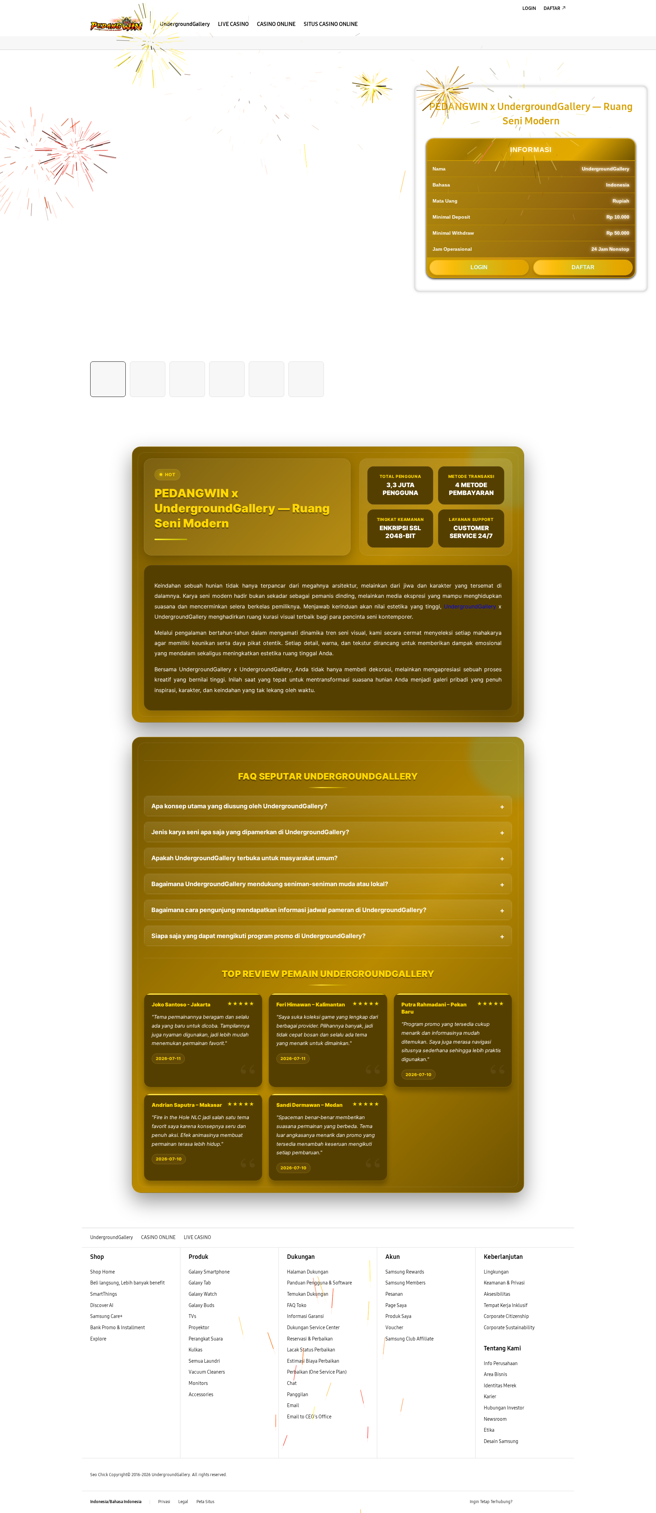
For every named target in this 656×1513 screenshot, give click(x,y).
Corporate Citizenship (507, 1316)
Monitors (198, 1383)
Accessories (201, 1395)
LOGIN (479, 267)
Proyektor (199, 1328)
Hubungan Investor (504, 1408)
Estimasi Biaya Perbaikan (313, 1361)
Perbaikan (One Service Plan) (316, 1372)
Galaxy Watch (203, 1294)
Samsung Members (405, 1283)
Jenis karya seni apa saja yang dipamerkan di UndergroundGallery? (250, 832)
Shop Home (102, 1272)
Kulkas (195, 1350)
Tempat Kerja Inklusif (506, 1305)
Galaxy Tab (200, 1283)
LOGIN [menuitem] (529, 8)
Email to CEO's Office (309, 1417)
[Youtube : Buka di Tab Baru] (562, 1502)
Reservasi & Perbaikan (310, 1339)
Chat (292, 1383)
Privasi (164, 1501)
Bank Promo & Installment (117, 1328)
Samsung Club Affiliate (409, 1339)
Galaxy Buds (201, 1305)
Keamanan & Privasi (504, 1283)
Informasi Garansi (305, 1316)
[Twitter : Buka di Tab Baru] (535, 1502)
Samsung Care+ (106, 1316)
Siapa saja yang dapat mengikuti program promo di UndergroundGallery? (258, 935)
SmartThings (103, 1294)
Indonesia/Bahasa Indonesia (115, 1501)
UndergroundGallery (470, 606)
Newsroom (496, 1419)
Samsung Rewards (404, 1272)
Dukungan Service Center (313, 1328)
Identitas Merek (500, 1386)
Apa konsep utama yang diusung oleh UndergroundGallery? (239, 806)
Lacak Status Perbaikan (311, 1350)
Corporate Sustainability (510, 1328)
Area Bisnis (495, 1374)
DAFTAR (583, 267)
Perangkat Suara (206, 1339)
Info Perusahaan (501, 1363)
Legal (183, 1501)
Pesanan (394, 1294)
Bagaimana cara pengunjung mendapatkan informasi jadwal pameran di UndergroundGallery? (288, 909)
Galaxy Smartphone (209, 1272)
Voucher (394, 1328)
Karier (490, 1397)
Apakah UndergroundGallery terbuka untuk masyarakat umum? (244, 858)
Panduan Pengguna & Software (319, 1283)
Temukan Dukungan (307, 1294)
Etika (489, 1430)
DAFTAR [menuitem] (552, 8)
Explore (98, 1339)
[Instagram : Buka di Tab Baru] (548, 1502)
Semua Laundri (204, 1361)
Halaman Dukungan (307, 1272)
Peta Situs (205, 1501)
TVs (192, 1316)
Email (293, 1405)
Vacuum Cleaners (207, 1372)
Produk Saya (398, 1316)
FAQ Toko (296, 1305)
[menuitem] (185, 24)
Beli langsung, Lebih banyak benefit (127, 1283)
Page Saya (396, 1305)
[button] (88, 57)
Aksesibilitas (497, 1294)
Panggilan (297, 1395)
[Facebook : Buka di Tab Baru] (522, 1502)
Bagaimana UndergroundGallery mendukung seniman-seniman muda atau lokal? (269, 884)
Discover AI (101, 1305)
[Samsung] (116, 24)
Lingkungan (496, 1272)
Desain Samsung (501, 1441)
